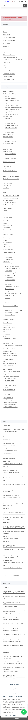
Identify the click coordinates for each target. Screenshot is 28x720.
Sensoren (5, 215)
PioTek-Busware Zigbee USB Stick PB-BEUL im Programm (14, 490)
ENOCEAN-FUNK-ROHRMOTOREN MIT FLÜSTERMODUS (13, 518)
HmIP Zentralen (9, 264)
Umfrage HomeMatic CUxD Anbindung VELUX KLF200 (13, 476)
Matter (4, 192)
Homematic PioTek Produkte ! (12, 266)
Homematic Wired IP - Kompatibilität (13, 549)
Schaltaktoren (6, 227)
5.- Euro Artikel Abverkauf (9, 200)
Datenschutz (13, 715)
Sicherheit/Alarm (9, 295)
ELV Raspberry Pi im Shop (10, 570)
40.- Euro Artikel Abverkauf (10, 205)
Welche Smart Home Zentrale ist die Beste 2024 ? (14, 435)
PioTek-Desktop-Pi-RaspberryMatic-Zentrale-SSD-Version (12, 556)
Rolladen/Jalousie (7, 225)
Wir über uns (6, 34)
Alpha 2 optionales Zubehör (10, 355)
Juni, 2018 (5, 565)
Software (5, 244)
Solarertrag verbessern (11, 385)
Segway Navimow (7, 96)
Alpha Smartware (7, 351)
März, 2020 (6, 508)
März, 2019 (6, 541)
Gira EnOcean (6, 190)
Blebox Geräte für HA (8, 173)
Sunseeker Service (9, 132)
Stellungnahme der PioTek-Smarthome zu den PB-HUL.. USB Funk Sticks (14, 485)
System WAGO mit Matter (10, 402)
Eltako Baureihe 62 (8, 343)
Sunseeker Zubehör (10, 130)
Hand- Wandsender (8, 234)
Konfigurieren (14, 689)
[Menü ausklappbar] (2, 1)
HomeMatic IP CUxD (8, 255)
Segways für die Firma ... (11, 114)
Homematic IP (6, 261)
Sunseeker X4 (8, 121)
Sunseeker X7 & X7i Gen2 (11, 125)
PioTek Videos (6, 139)
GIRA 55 (5, 361)
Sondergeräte (8, 300)
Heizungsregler (7, 329)
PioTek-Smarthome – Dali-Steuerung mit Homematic (13, 532)
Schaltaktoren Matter (10, 158)
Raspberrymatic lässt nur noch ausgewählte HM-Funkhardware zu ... (12, 496)
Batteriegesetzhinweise (9, 55)
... (4, 411)
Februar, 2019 (6, 552)
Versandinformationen (9, 40)
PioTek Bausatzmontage (9, 389)
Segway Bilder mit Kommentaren (11, 371)
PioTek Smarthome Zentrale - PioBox (13, 463)
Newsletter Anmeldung (9, 73)
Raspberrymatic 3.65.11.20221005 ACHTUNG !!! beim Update (12, 444)
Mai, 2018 (5, 573)
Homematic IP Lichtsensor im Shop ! (13, 568)
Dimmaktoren (8, 282)
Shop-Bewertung (7, 76)
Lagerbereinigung (8, 397)
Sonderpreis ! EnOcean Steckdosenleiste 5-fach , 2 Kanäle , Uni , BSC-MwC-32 (13, 527)
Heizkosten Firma (9, 380)
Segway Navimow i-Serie (11, 98)
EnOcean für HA (7, 166)
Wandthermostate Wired (11, 312)
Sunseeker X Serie (7, 116)
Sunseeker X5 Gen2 (10, 123)
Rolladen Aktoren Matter (11, 156)
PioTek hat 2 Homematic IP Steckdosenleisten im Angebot (11, 471)
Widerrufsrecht (7, 62)
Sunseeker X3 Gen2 (10, 118)
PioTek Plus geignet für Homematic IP (13, 400)
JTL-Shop (17, 718)
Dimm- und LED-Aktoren (9, 230)
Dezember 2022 (7, 439)
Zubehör (5, 210)
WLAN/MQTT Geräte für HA (10, 170)
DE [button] (14, 2)
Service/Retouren (7, 43)
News (4, 29)
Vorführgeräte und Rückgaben (11, 94)
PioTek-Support (7, 392)
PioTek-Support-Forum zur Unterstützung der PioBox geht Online (13, 457)
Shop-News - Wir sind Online (11, 575)
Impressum (5, 715)
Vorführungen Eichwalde (9, 141)
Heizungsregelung (9, 288)
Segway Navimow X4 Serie (11, 105)
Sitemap (5, 65)
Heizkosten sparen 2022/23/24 (11, 376)
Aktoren (5, 213)
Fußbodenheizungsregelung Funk (13, 293)
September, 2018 (7, 560)
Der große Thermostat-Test (10, 374)
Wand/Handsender (10, 279)
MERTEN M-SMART (8, 366)
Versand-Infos (6, 394)
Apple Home (6, 188)
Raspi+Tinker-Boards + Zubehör (13, 268)
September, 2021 (7, 453)
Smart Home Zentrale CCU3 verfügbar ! (14, 562)
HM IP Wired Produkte (8, 317)
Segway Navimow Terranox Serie (13, 107)
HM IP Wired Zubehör (8, 319)
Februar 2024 (6, 425)
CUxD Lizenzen (9, 257)
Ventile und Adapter (10, 315)
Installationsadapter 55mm (12, 286)
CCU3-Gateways (9, 277)
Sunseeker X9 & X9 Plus (11, 127)
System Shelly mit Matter (10, 404)
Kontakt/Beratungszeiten (9, 79)
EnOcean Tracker (7, 217)
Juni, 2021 (5, 480)
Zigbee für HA (6, 168)
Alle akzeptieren (14, 684)
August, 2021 (6, 461)
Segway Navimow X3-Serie (11, 103)
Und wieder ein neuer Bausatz (11, 538)
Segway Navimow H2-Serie (12, 100)
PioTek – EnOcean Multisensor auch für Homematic (13, 513)
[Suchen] (25, 5)
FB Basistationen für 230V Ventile (13, 310)
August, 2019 (6, 522)
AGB (4, 49)
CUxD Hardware (9, 259)
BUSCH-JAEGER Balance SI (9, 363)
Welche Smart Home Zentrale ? (11, 178)
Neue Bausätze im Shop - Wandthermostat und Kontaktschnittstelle (14, 546)
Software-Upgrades (8, 249)
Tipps (6, 387)
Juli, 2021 (5, 466)
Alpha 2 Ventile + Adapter (9, 353)
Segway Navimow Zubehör (12, 109)
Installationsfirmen (8, 71)
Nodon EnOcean (7, 185)
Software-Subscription (9, 247)
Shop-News (6, 587)
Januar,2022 (6, 448)
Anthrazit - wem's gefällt (11, 275)
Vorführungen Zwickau (9, 143)
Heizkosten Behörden (10, 378)
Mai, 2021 (5, 500)
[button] (19, 1)
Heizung (5, 223)
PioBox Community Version (11, 450)
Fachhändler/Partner (8, 68)
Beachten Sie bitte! (8, 136)
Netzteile (6, 409)
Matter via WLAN (7, 151)
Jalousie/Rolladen (9, 284)
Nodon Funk (6, 341)
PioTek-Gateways (7, 183)
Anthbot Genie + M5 (8, 134)
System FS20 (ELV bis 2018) (10, 406)
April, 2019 (6, 536)
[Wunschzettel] (22, 1)
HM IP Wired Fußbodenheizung (11, 308)
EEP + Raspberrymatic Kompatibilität (12, 345)
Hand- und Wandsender (9, 327)
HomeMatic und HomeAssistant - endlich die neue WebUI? (13, 504)
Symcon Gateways (7, 242)
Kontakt (5, 32)
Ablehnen (14, 693)
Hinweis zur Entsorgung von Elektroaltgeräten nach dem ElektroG (12, 58)
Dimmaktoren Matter (10, 153)
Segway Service (9, 112)
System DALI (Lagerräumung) (10, 198)
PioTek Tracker (6, 332)
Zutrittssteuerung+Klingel (11, 273)
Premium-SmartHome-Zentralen (11, 181)
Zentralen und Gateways (9, 164)
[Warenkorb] (25, 1)
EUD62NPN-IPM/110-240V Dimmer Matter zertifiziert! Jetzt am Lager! (13, 430)
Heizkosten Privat (9, 383)
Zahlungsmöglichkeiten (9, 37)
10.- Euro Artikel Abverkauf (10, 202)
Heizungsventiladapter (11, 291)
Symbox (5, 240)
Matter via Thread (7, 149)
